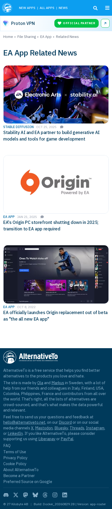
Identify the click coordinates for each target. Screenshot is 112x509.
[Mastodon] (25, 495)
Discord (65, 422)
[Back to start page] (7, 8)
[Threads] (45, 495)
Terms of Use (14, 451)
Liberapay (46, 438)
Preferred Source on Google (27, 481)
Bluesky (61, 427)
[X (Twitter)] (15, 495)
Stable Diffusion (18, 127)
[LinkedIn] (64, 495)
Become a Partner (19, 475)
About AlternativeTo (21, 469)
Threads (77, 427)
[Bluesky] (35, 495)
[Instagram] (55, 495)
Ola (40, 382)
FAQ (7, 445)
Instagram (95, 427)
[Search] (95, 8)
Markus (57, 382)
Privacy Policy (15, 457)
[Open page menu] (107, 7)
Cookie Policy (14, 463)
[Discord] (6, 495)
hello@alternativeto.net (24, 422)
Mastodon (44, 427)
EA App (9, 217)
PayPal (67, 438)
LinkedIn (15, 433)
